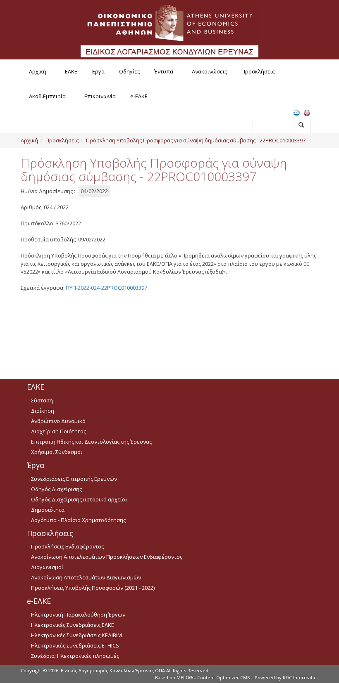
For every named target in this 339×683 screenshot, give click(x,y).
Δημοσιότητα (47, 509)
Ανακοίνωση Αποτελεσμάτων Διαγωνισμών (86, 577)
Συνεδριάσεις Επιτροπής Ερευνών (74, 478)
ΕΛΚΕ (71, 71)
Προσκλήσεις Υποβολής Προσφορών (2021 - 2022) (93, 587)
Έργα (98, 71)
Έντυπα (163, 71)
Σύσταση (42, 400)
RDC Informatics (300, 677)
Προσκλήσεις (258, 71)
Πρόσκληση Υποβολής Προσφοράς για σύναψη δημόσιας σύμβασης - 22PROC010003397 (196, 140)
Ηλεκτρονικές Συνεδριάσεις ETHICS (75, 645)
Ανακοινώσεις (209, 71)
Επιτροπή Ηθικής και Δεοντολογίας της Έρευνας (91, 441)
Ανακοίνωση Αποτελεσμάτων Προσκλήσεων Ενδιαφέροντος (106, 556)
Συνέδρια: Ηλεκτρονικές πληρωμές (75, 655)
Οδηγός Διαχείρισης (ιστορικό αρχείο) (79, 499)
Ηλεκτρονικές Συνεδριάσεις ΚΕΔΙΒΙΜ (76, 635)
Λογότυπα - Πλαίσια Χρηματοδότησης (78, 520)
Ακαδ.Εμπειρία (47, 96)
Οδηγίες (129, 71)
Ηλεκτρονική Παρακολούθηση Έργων (78, 614)
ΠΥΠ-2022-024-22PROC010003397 (106, 287)
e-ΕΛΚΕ (139, 96)
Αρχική (37, 71)
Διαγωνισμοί (47, 567)
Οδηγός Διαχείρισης (56, 489)
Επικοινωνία (100, 96)
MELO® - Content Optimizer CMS (213, 677)
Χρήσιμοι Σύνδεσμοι (56, 452)
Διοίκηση (42, 410)
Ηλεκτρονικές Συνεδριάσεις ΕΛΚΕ (72, 625)
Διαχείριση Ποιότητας (58, 431)
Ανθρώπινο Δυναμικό (58, 421)
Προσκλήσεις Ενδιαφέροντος (67, 546)
